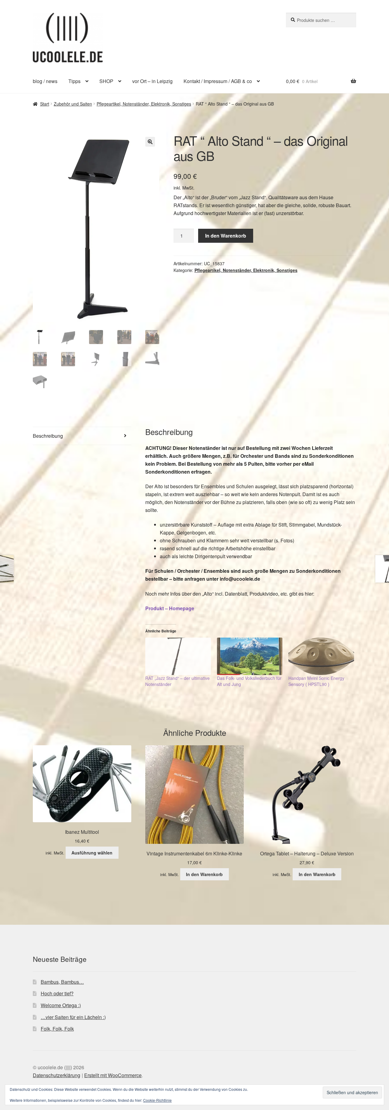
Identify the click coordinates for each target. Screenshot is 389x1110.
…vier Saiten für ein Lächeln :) (73, 1017)
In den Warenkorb (225, 235)
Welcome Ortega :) (61, 1005)
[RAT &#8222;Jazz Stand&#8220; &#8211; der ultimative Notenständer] (178, 656)
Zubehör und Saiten (73, 104)
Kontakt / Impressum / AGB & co (218, 81)
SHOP (106, 81)
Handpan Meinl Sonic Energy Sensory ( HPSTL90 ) (316, 681)
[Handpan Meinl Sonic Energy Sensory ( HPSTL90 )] (321, 656)
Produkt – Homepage (169, 608)
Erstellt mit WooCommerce (113, 1075)
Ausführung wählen (91, 853)
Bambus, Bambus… (62, 981)
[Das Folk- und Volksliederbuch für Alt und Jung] (250, 656)
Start (44, 104)
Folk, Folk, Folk (57, 1028)
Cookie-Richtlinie (157, 1100)
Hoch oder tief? (57, 993)
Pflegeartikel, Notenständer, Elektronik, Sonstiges (144, 104)
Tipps (74, 81)
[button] (150, 142)
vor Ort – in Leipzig (152, 81)
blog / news (45, 81)
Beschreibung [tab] (48, 435)
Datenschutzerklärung (56, 1075)
